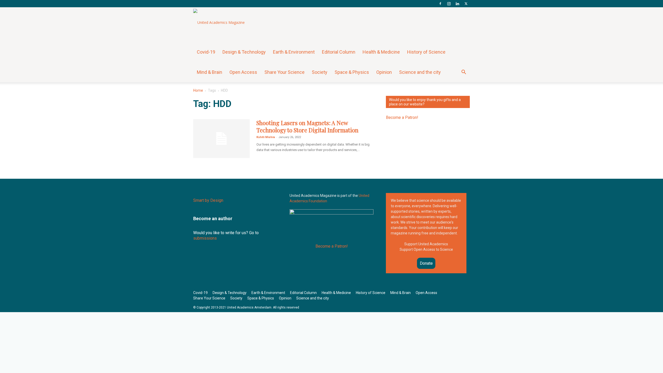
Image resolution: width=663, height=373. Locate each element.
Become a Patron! (402, 117)
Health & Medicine (381, 52)
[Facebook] (440, 3)
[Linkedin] (457, 3)
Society (319, 72)
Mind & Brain (209, 72)
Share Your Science (284, 72)
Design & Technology (244, 52)
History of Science (426, 52)
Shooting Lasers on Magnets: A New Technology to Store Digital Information (307, 126)
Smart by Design (208, 200)
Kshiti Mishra (265, 137)
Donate (426, 263)
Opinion (384, 72)
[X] (466, 3)
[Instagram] (449, 3)
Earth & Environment (294, 52)
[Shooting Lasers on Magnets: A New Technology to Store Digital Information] (221, 138)
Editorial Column (338, 52)
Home (198, 90)
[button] (463, 72)
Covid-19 (206, 52)
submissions (205, 238)
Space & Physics (352, 72)
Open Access (243, 72)
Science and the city (420, 72)
